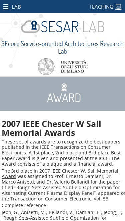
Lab (16, 6)
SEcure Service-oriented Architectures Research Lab (62, 47)
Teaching (101, 6)
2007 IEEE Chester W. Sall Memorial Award (60, 174)
